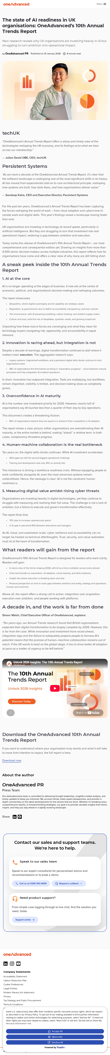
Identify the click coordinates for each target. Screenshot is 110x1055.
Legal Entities (10, 988)
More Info (57, 1036)
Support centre (23, 920)
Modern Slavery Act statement (18, 992)
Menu (100, 4)
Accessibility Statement (15, 976)
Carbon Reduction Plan (15, 980)
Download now (11, 760)
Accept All (57, 1031)
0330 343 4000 (33, 883)
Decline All (57, 1042)
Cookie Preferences (13, 984)
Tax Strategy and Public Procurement (22, 1000)
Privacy (7, 996)
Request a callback (69, 883)
